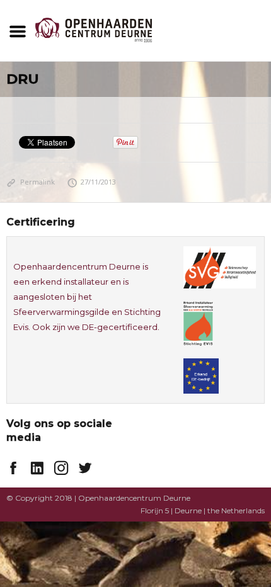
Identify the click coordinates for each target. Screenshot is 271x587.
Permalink (37, 181)
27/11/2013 (98, 181)
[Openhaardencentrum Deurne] (93, 29)
